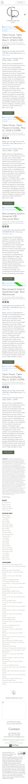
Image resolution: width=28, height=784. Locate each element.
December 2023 (7, 549)
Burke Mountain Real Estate (11, 570)
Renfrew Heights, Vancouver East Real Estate (12, 486)
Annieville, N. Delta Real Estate (15, 458)
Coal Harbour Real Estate (19, 463)
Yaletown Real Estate (15, 493)
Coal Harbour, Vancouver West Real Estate (11, 465)
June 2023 (5, 555)
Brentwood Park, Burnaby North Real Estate (11, 460)
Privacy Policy (13, 741)
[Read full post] (14, 30)
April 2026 (5, 521)
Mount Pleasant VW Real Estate (12, 640)
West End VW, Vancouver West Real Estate (11, 491)
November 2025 (7, 526)
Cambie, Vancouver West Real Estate (16, 462)
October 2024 (6, 532)
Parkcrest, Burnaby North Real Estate (14, 648)
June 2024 (5, 540)
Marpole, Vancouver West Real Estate (11, 477)
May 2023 (5, 557)
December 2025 (7, 525)
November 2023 (7, 551)
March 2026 (6, 523)
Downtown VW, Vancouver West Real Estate (11, 466)
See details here (7, 234)
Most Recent (6, 515)
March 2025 (6, 530)
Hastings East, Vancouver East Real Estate (11, 472)
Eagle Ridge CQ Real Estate (11, 591)
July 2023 (5, 553)
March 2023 (6, 559)
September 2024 (7, 534)
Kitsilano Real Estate (6, 475)
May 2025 (5, 528)
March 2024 (6, 546)
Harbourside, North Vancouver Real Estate (15, 471)
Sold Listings (6, 510)
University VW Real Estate (10, 665)
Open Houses (6, 506)
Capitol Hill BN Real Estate (8, 463)
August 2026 (6, 517)
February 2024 (7, 547)
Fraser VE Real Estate (6, 470)
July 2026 (5, 519)
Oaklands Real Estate (10, 482)
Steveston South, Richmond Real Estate (10, 488)
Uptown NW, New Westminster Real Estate (15, 490)
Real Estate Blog (7, 508)
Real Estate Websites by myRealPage (14, 743)
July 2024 (5, 538)
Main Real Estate (21, 476)
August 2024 (6, 536)
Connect (20, 2)
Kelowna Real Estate (19, 474)
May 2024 (5, 542)
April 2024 (5, 544)
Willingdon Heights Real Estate (12, 678)
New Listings (6, 504)
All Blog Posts (6, 502)
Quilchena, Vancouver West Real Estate (16, 485)
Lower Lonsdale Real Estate (12, 476)
